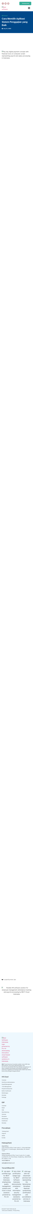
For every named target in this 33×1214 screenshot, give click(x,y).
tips (15, 979)
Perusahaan (6, 1128)
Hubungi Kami (7, 1143)
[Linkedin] (8, 3)
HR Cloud (4, 15)
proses (11, 979)
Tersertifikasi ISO (8, 1168)
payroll (7, 979)
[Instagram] (3, 3)
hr (3, 979)
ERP (3, 1102)
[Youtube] (5, 3)
